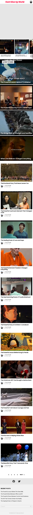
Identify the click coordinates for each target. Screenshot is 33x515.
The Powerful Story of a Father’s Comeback (15, 325)
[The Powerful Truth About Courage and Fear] (16, 397)
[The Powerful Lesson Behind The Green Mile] (7, 46)
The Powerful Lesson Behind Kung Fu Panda (14, 352)
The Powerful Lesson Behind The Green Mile (6, 55)
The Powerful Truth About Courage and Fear (15, 408)
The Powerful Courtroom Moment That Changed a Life (16, 211)
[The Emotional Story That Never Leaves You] (16, 173)
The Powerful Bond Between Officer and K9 (21, 55)
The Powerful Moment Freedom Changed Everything (14, 268)
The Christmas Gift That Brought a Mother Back (16, 380)
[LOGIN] (31, 2)
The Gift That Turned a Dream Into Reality (11, 498)
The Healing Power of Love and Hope (12, 240)
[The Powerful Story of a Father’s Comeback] (16, 314)
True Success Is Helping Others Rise (12, 435)
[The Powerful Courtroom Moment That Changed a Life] (16, 200)
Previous (1, 49)
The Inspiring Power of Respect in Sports (11, 501)
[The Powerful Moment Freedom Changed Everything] (16, 257)
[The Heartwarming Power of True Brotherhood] (16, 286)
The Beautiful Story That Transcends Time (14, 463)
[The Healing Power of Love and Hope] (16, 229)
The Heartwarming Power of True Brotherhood (15, 297)
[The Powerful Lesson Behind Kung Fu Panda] (16, 342)
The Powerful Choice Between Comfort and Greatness (14, 496)
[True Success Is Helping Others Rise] (16, 425)
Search (30, 506)
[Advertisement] (16, 21)
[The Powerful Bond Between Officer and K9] (22, 46)
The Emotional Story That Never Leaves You (15, 183)
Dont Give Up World (14, 1)
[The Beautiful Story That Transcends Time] (16, 452)
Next (32, 49)
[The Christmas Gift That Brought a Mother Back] (16, 369)
